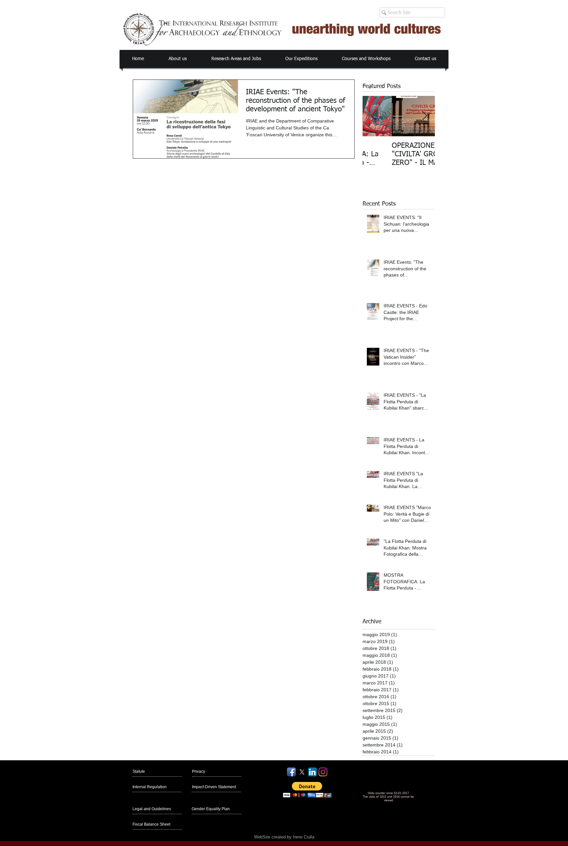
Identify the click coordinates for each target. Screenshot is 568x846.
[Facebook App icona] (291, 772)
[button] (177, 59)
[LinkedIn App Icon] (312, 772)
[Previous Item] (373, 116)
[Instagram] (323, 772)
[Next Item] (424, 116)
